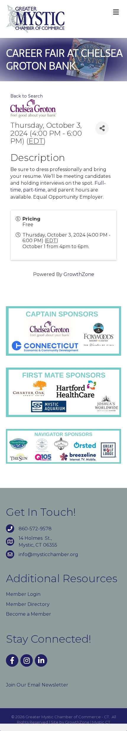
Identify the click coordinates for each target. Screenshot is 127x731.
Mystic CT (101, 722)
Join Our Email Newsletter (37, 685)
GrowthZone (79, 274)
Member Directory (28, 604)
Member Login (23, 594)
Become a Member (28, 614)
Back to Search (26, 96)
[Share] (102, 128)
